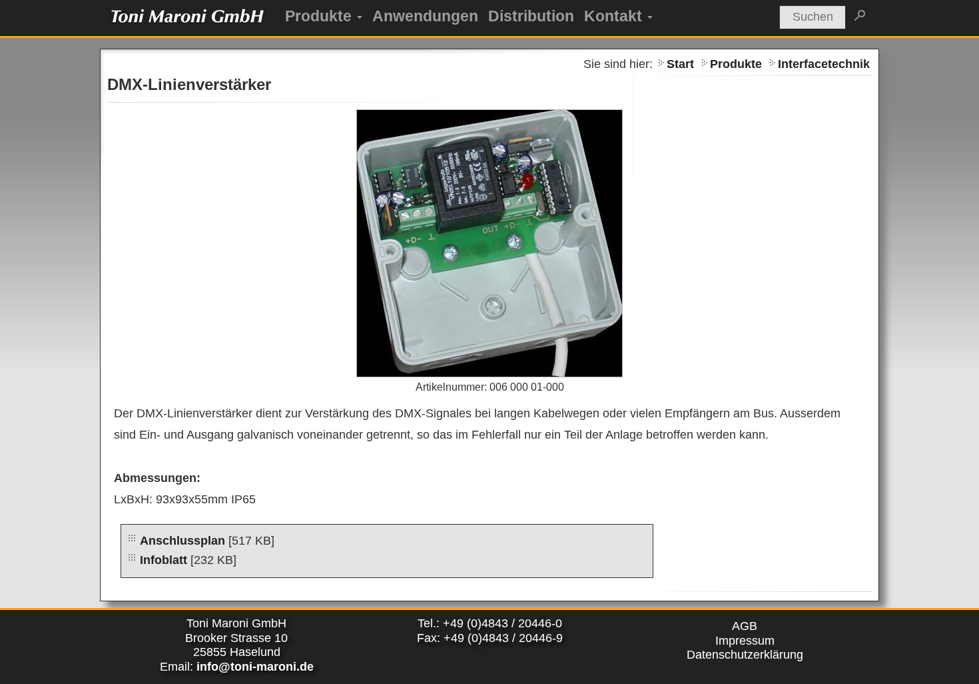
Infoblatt (163, 560)
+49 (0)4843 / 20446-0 (502, 623)
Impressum (745, 640)
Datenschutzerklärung (745, 654)
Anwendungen (425, 16)
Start (680, 64)
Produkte (318, 16)
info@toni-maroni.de (255, 666)
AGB (744, 626)
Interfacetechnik (824, 64)
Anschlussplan (182, 540)
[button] (359, 16)
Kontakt (613, 16)
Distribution (531, 16)
